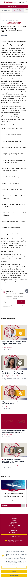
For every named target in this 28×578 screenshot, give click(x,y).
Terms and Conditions (14, 525)
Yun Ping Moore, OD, (9, 376)
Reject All (14, 571)
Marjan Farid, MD (8, 434)
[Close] (26, 548)
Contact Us (14, 527)
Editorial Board (14, 524)
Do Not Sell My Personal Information (14, 529)
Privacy (14, 520)
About (14, 517)
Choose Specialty (12, 6)
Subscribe (20, 302)
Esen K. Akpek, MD (16, 465)
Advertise (14, 518)
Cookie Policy (12, 564)
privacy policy (7, 306)
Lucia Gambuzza (8, 347)
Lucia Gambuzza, (8, 465)
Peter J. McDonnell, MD (9, 406)
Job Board (14, 531)
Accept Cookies (14, 575)
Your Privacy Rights (14, 532)
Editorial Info (14, 522)
